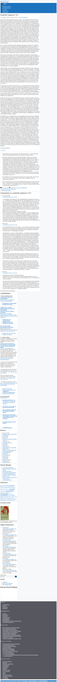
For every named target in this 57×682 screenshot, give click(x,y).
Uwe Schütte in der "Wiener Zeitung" (7, 378)
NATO (10, 496)
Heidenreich (2, 491)
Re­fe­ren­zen (5, 12)
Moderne (2, 496)
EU (9, 487)
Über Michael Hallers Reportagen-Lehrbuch (12, 636)
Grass (8, 489)
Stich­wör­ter (5, 11)
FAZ (11, 487)
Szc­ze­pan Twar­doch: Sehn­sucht (9, 475)
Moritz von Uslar (6, 670)
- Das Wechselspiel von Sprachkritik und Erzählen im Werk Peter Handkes (9, 401)
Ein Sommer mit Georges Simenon (10, 630)
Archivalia (5, 662)
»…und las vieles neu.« (8, 656)
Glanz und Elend (6, 617)
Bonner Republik (5, 486)
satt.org (4, 672)
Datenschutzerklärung (32, 680)
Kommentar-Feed (7, 584)
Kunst (4, 445)
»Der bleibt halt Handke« (8, 652)
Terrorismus (5, 461)
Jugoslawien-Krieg (6, 492)
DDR (8, 486)
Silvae (4, 673)
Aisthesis (4, 613)
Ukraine (8, 500)
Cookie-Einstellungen (43, 680)
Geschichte (5, 441)
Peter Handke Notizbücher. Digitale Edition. (12, 621)
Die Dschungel (6, 665)
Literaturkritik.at (6, 618)
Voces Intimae (6, 678)
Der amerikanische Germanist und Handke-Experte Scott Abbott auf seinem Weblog (8, 384)
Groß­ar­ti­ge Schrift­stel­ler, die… (9, 473)
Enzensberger (6, 487)
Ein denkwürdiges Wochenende (9, 646)
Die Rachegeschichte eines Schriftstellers (11, 644)
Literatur (4, 446)
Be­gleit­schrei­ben (7, 6)
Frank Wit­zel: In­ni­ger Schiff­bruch (9, 189)
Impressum (24, 680)
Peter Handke (5, 452)
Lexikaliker (5, 667)
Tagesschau (2, 500)
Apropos (4, 433)
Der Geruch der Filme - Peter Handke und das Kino (6, 327)
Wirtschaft (13, 500)
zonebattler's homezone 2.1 (8, 622)
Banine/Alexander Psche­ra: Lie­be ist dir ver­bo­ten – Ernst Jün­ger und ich (10, 478)
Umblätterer (5, 677)
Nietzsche (12, 496)
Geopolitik (5, 489)
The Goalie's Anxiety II (8, 676)
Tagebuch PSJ (6, 459)
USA (10, 500)
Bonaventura (5, 615)
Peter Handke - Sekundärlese (9, 650)
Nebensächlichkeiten (7, 451)
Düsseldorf (5, 435)
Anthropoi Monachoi (7, 661)
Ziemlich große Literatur (8, 637)
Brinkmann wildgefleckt (8, 664)
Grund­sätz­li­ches (7, 8)
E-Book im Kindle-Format (8, 393)
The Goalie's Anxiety (7, 675)
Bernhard (13, 485)
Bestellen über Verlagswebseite (9, 333)
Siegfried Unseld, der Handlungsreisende (11, 635)
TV (5, 500)
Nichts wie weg (6, 476)
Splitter (4, 457)
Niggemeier (15, 496)
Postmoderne (5, 497)
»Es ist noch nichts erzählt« (8, 653)
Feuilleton (14, 487)
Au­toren (5, 9)
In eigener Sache (6, 442)
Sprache (4, 458)
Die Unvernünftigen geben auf (9, 628)
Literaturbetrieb (23, 187)
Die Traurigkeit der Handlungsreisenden (11, 627)
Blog (1, 486)
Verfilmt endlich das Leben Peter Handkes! (8, 330)
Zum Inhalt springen (4, 1)
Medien (4, 448)
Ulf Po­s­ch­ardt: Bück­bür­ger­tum (9, 472)
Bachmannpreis (8, 485)
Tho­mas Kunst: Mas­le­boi (8, 467)
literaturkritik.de (6, 619)
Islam (5, 491)
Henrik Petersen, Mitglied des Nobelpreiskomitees (6, 359)
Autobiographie (2, 485)
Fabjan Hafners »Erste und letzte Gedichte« (12, 631)
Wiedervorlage (6, 462)
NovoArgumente (6, 671)
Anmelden (5, 582)
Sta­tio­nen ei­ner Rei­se (7, 471)
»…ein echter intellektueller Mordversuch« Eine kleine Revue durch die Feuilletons (20, 655)
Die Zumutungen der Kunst (8, 645)
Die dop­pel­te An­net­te (6, 190)
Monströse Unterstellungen (8, 648)
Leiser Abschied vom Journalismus (10, 632)
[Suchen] (16, 576)
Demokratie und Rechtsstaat (9, 434)
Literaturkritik (3, 495)
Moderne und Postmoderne (8, 450)
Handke (12, 489)
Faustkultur (5, 616)
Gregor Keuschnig (7, 539)
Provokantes (5, 455)
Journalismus (10, 491)
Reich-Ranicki (10, 497)
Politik (4, 453)
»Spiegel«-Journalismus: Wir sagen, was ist (12, 638)
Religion (4, 456)
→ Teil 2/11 (3, 150)
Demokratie (11, 486)
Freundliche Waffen (7, 647)
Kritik (4, 444)
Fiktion (4, 437)
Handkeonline (6, 666)
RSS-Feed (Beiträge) (8, 583)
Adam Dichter (6, 527)
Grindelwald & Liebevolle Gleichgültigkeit (6, 298)
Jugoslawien (2, 492)
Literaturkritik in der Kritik (8, 447)
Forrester (18, 187)
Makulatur (5, 668)
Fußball (1, 489)
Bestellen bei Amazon (7, 334)
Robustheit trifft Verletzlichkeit (9, 633)
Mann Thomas (9, 495)
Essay (7, 187)
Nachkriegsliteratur (6, 496)
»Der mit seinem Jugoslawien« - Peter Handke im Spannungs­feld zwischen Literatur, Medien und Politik (7, 345)
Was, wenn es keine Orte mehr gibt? (10, 651)
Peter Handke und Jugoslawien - (9, 407)
